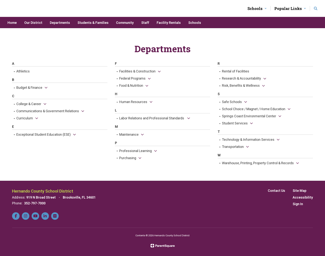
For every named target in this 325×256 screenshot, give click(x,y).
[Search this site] (315, 8)
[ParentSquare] (163, 245)
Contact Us (276, 191)
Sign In (298, 204)
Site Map (299, 191)
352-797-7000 (35, 203)
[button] (257, 8)
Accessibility (303, 197)
